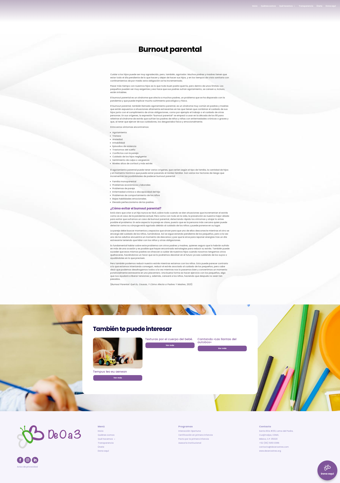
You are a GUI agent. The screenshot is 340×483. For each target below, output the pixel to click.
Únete (319, 6)
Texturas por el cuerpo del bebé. (169, 339)
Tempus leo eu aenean (110, 372)
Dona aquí (331, 6)
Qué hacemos (286, 6)
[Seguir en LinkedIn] (35, 460)
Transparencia (306, 6)
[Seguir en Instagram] (27, 460)
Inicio (255, 6)
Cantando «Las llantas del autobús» (216, 340)
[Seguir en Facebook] (20, 460)
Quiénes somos (268, 6)
